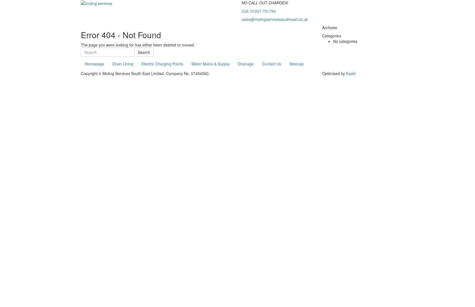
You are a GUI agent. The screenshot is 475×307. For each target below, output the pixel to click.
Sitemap (296, 64)
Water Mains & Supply (210, 64)
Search (144, 52)
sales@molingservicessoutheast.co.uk (275, 19)
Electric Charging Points (162, 64)
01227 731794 (259, 11)
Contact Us (271, 64)
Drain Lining (122, 64)
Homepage (94, 64)
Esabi (351, 73)
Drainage (246, 64)
